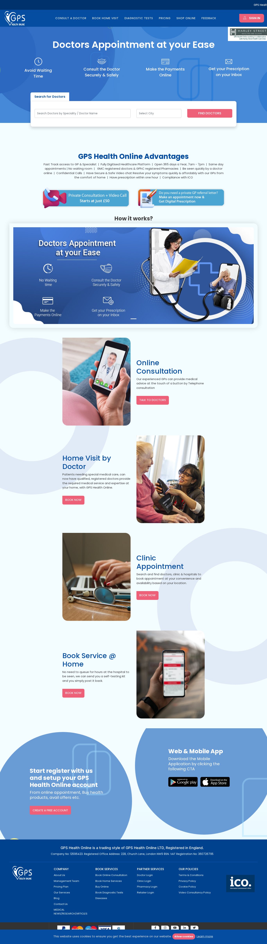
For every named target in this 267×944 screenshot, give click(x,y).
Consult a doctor (70, 18)
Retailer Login (145, 892)
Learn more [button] (205, 936)
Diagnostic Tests (139, 18)
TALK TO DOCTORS (152, 400)
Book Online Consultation (111, 875)
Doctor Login (145, 875)
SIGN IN (254, 18)
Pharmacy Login (147, 887)
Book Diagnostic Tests (109, 892)
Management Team (66, 881)
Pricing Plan (61, 887)
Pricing (165, 18)
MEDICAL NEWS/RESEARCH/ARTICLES (70, 911)
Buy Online (102, 887)
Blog (56, 898)
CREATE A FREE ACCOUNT (50, 810)
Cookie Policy (187, 887)
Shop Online (186, 18)
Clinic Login (144, 881)
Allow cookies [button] (183, 936)
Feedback (209, 18)
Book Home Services (108, 881)
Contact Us (61, 904)
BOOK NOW (73, 500)
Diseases (101, 898)
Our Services (62, 892)
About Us (59, 875)
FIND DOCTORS (209, 113)
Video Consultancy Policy (195, 892)
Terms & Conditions (191, 875)
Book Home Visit (105, 18)
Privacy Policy (187, 881)
